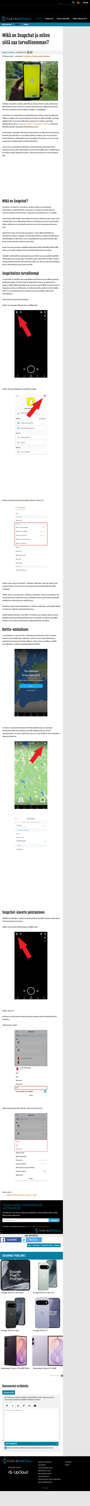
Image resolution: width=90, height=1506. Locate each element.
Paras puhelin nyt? (80, 19)
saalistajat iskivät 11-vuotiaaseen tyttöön (34, 124)
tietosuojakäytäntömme (42, 1226)
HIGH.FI (67, 1465)
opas (29, 1245)
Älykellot (26, 24)
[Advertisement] (31, 178)
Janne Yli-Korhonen (8, 52)
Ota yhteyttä (42, 1465)
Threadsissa (35, 56)
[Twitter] (31, 53)
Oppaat (17, 24)
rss (78, 2)
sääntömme (29, 1226)
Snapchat (57, 1245)
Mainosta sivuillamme (44, 1462)
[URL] (23, 1405)
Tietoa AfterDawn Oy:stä (45, 1468)
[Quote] (18, 1405)
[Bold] (7, 1405)
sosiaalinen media (46, 1245)
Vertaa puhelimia (63, 19)
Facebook (12, 1240)
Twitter (33, 1240)
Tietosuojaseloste (43, 1476)
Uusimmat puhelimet (14, 1255)
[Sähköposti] (28, 53)
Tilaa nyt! (54, 1220)
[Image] (35, 1405)
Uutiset (39, 19)
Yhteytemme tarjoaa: (14, 1467)
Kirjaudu (85, 3)
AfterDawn (68, 1462)
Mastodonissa (45, 56)
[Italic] (12, 1405)
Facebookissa (27, 56)
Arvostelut (49, 19)
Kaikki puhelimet (7, 24)
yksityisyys (36, 1245)
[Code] (29, 1405)
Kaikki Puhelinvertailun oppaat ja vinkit (22, 1195)
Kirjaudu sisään (8, 1393)
